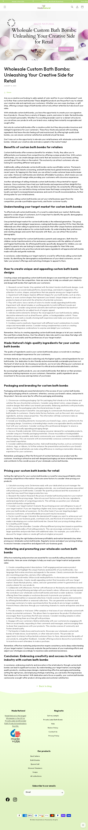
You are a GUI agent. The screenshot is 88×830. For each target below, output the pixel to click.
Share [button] (9, 92)
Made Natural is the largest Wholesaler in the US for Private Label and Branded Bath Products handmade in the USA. (15, 721)
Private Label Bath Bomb (53, 720)
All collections (35, 776)
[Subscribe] (62, 792)
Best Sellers (35, 756)
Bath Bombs (35, 760)
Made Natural (40, 820)
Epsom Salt (35, 764)
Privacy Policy (53, 736)
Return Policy (53, 728)
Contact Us (53, 732)
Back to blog (45, 686)
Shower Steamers (35, 768)
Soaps (35, 772)
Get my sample (53, 716)
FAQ (53, 724)
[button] (4, 6)
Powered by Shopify (51, 820)
